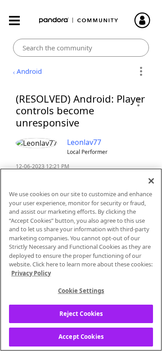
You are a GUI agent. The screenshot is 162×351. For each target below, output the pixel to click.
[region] (81, 259)
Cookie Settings (81, 291)
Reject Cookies (81, 314)
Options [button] (140, 71)
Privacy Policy (31, 273)
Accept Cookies (81, 337)
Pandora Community (78, 20)
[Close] (151, 181)
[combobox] (81, 48)
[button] (138, 101)
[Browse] (19, 20)
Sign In (146, 20)
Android (29, 71)
